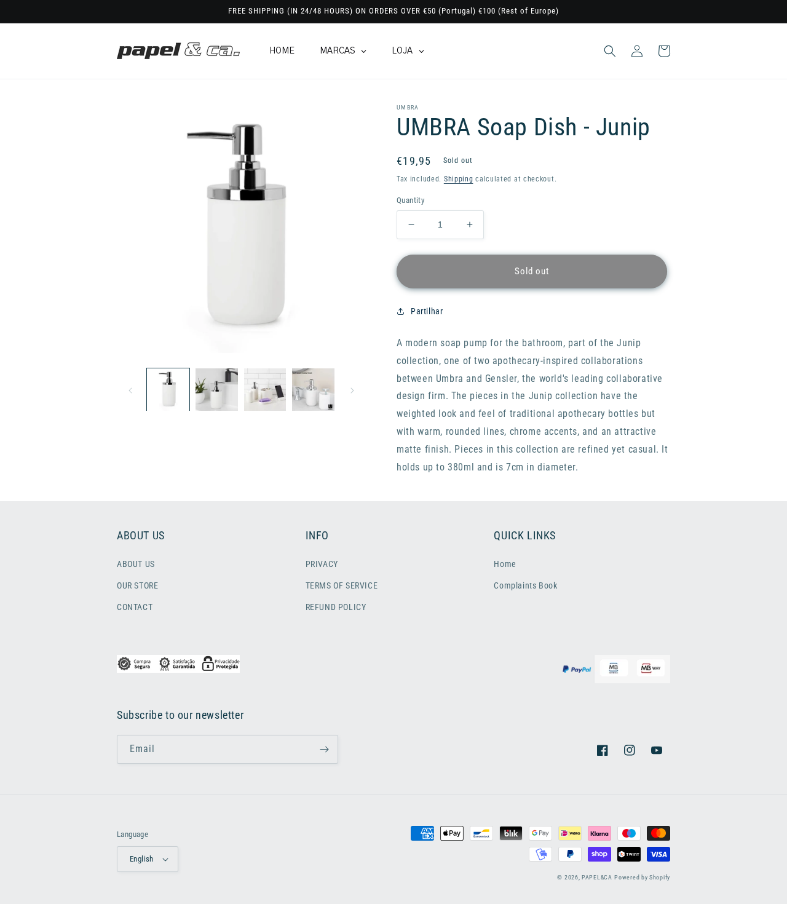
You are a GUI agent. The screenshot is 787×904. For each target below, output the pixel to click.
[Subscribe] (324, 749)
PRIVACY (322, 564)
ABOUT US (136, 564)
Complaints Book (525, 585)
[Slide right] (352, 389)
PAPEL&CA (597, 877)
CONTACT (134, 607)
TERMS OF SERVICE (342, 585)
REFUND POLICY (336, 607)
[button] (609, 51)
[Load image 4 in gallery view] (313, 389)
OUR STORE (137, 585)
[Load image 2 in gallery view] (217, 389)
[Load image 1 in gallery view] (168, 389)
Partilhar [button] (427, 311)
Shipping (458, 179)
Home (505, 564)
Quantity (410, 200)
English (142, 858)
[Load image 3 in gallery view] (265, 389)
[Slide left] (130, 389)
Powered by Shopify (642, 877)
